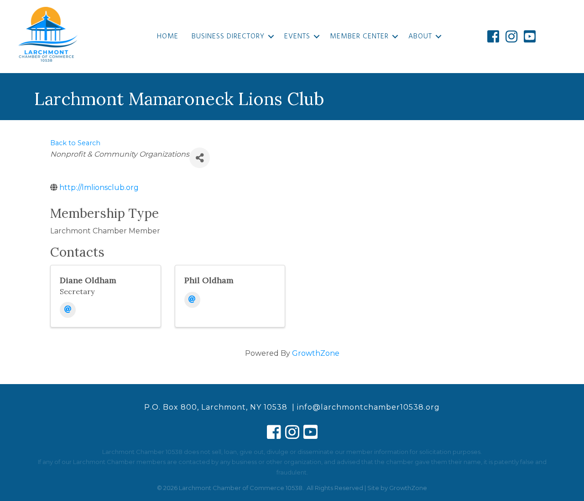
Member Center (359, 36)
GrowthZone (315, 353)
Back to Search (75, 143)
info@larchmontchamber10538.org (368, 407)
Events (297, 36)
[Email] (68, 310)
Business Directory (228, 36)
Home (167, 36)
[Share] (199, 158)
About (420, 36)
